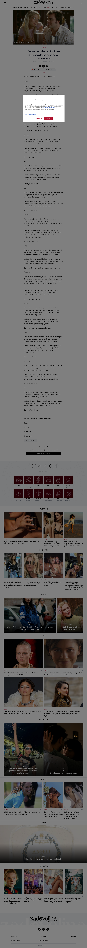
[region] (44, 108)
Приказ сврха (39, 118)
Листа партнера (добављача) (30, 114)
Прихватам (48, 118)
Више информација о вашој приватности (50, 107)
